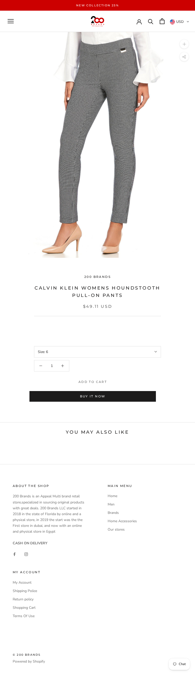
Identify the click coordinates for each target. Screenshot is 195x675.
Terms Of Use (24, 616)
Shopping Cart (24, 607)
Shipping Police (25, 590)
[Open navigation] (11, 21)
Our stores (116, 529)
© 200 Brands (27, 654)
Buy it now (93, 396)
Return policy (23, 599)
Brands (113, 512)
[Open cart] (162, 21)
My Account (22, 582)
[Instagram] (26, 554)
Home (112, 496)
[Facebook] (14, 554)
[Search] (150, 21)
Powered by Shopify (29, 661)
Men (111, 504)
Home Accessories (122, 521)
